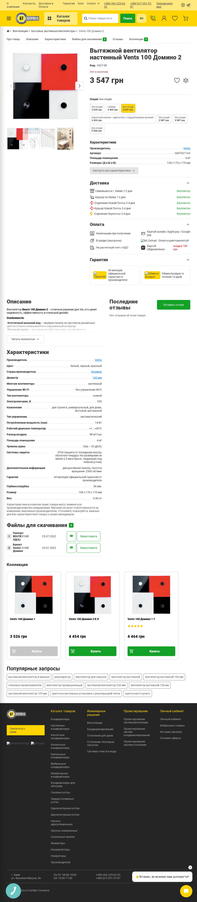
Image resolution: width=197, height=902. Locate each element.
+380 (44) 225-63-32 (108, 874)
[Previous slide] (11, 86)
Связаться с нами (17, 730)
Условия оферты (170, 738)
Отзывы (118, 39)
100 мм (97, 377)
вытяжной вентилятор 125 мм (27, 693)
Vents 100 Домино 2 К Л (84, 619)
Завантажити (88, 536)
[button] (140, 183)
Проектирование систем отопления (135, 743)
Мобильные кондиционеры (60, 765)
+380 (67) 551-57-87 (108, 878)
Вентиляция (94, 722)
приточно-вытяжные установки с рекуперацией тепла (86, 693)
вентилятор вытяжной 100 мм (164, 676)
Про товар (13, 39)
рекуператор (62, 676)
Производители (60, 862)
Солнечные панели (63, 836)
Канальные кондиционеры (60, 746)
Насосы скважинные (64, 830)
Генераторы (58, 855)
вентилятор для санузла (91, 676)
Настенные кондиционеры (60, 727)
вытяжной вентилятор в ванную (28, 676)
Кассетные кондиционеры (60, 736)
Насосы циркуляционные (62, 822)
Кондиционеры (60, 719)
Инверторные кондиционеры (60, 775)
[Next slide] (79, 86)
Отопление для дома (100, 735)
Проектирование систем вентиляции (136, 721)
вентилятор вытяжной (125, 676)
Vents (186, 148)
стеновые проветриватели (25, 685)
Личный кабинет (170, 719)
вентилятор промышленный (64, 685)
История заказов (171, 731)
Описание (32, 39)
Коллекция (138, 39)
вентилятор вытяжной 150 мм (150, 685)
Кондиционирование (100, 729)
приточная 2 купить (137, 693)
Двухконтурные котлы (65, 814)
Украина (96, 371)
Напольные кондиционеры (60, 756)
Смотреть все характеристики (112, 170)
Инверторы (58, 843)
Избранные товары (172, 725)
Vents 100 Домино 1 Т (141, 619)
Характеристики (55, 39)
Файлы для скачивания (88, 39)
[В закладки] (177, 80)
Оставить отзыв (173, 304)
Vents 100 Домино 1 (22, 619)
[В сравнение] (185, 80)
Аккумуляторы (60, 849)
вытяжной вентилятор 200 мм (106, 685)
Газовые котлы (60, 792)
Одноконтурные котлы (65, 808)
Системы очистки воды (102, 751)
